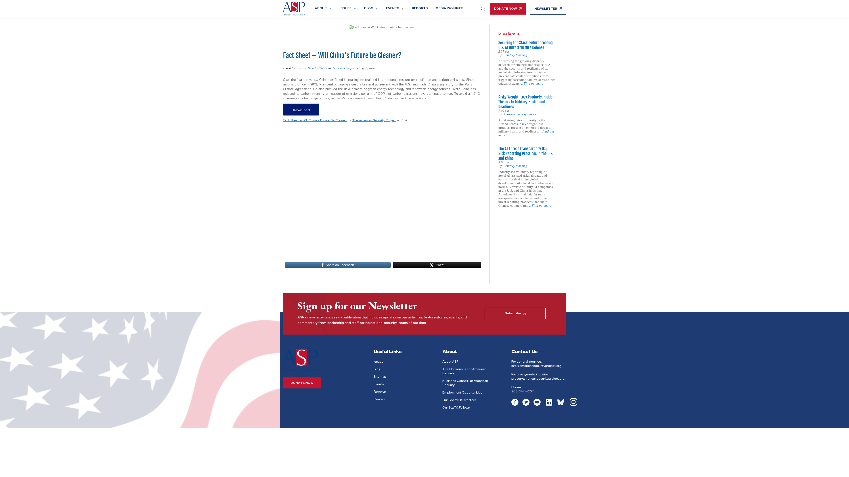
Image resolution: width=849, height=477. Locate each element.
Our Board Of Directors (459, 400)
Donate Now (505, 9)
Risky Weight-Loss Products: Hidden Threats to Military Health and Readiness (526, 102)
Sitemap (380, 377)
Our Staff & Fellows (456, 408)
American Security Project (311, 68)
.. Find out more (532, 83)
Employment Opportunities (462, 393)
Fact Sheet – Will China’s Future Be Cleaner (315, 120)
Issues (346, 9)
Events (392, 9)
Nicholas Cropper (343, 68)
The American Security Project (374, 120)
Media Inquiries (449, 9)
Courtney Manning (515, 55)
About (321, 9)
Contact (380, 399)
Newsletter (545, 9)
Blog (368, 9)
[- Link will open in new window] (514, 405)
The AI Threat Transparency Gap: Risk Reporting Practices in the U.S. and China (525, 153)
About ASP (450, 362)
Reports (420, 9)
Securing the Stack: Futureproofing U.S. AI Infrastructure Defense (525, 45)
